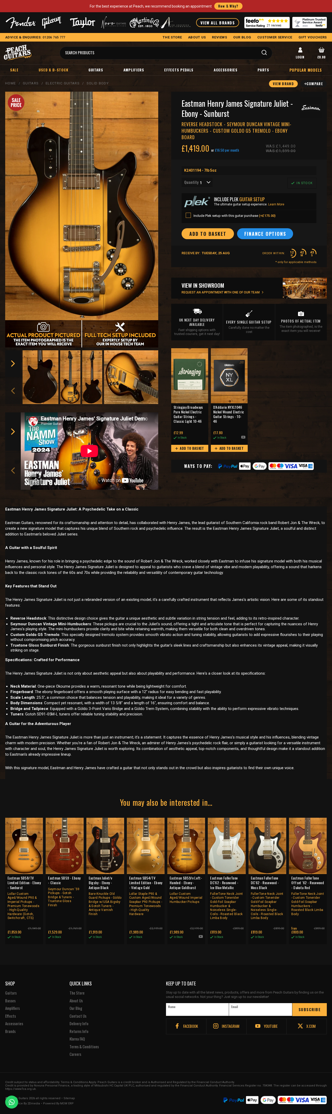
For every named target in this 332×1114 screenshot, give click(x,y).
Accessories (226, 69)
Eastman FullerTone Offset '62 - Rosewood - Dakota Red (307, 896)
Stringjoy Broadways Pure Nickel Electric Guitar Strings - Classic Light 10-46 (188, 414)
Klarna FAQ (77, 1039)
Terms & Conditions (84, 1046)
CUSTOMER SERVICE (274, 37)
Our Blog (76, 1008)
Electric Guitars (63, 83)
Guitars (95, 69)
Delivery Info (79, 1023)
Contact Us (78, 1016)
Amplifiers (133, 69)
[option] (41, 377)
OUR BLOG (242, 37)
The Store (77, 993)
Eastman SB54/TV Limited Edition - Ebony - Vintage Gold (145, 896)
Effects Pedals (178, 69)
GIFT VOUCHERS (313, 37)
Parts (263, 69)
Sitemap (69, 1098)
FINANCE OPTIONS (265, 233)
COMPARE (315, 83)
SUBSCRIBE (310, 1009)
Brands (10, 1031)
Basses (10, 1000)
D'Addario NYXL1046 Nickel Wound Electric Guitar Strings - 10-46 (228, 414)
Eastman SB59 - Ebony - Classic (64, 891)
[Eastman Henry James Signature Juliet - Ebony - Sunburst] (81, 206)
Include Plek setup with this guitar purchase (234, 216)
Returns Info (79, 1031)
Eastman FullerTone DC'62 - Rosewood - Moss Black (267, 898)
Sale (14, 69)
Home (10, 83)
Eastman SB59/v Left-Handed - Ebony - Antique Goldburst (186, 890)
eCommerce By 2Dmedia (22, 1103)
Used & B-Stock (53, 69)
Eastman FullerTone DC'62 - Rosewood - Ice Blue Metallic (226, 898)
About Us (76, 1000)
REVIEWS (219, 37)
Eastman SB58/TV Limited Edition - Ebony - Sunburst (24, 898)
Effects (10, 1016)
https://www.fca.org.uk (20, 1089)
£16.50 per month (227, 150)
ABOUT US (197, 37)
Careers (75, 1054)
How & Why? (228, 6)
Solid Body (98, 83)
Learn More (276, 204)
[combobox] (197, 182)
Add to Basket (191, 448)
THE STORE (172, 37)
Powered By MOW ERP (58, 1103)
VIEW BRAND (283, 83)
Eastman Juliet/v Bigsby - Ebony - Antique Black (105, 896)
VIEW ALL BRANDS (217, 22)
